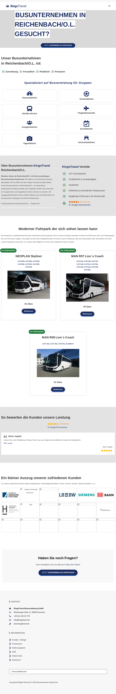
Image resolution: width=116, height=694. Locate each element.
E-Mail (67, 565)
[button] (8, 443)
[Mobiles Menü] (109, 6)
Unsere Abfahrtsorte (19, 671)
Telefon (77, 565)
